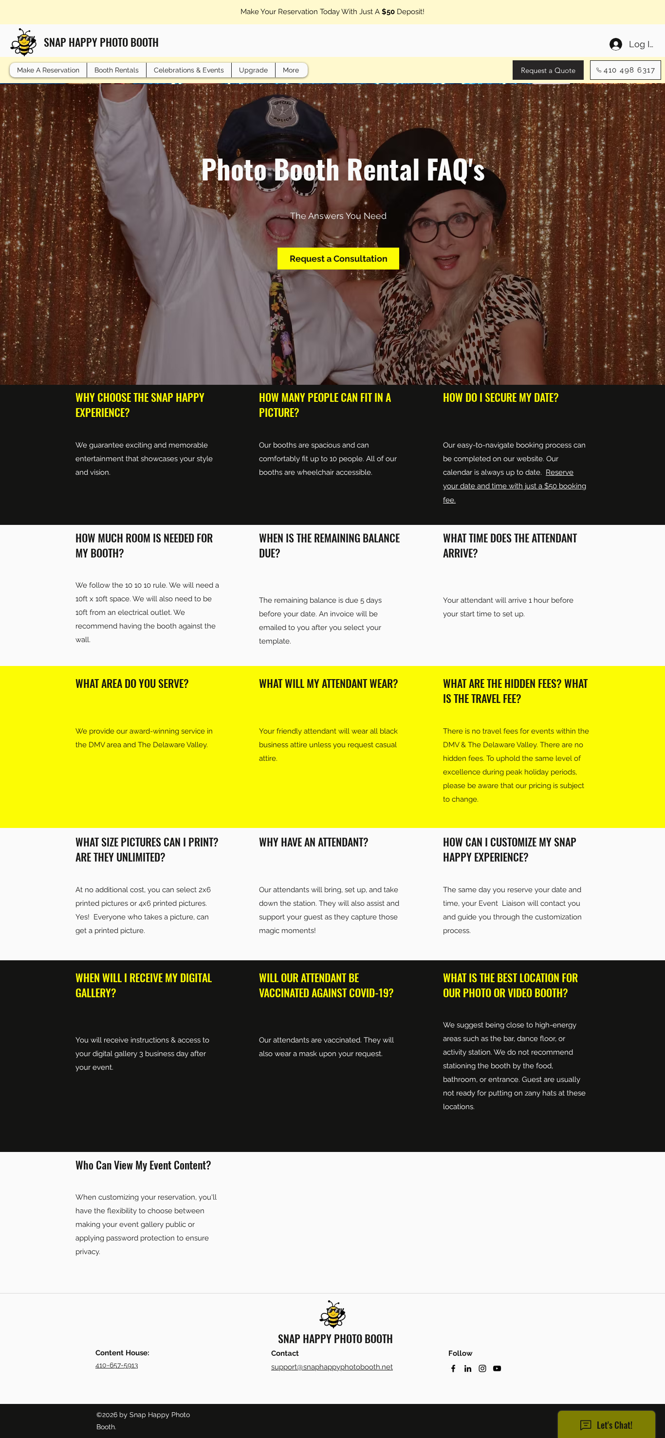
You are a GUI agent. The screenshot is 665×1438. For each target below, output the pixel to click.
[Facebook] (453, 1368)
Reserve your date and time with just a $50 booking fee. (514, 486)
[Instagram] (482, 1368)
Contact (285, 1353)
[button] (116, 70)
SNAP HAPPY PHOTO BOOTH (101, 42)
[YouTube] (497, 1368)
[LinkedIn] (468, 1368)
